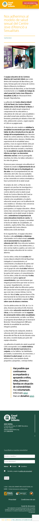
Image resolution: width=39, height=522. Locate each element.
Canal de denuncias (28, 506)
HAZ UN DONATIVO (30, 3)
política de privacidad (25, 471)
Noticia (9, 520)
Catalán (14, 466)
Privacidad (12, 499)
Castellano (24, 466)
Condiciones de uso (28, 499)
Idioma (6, 466)
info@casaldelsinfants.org (11, 429)
